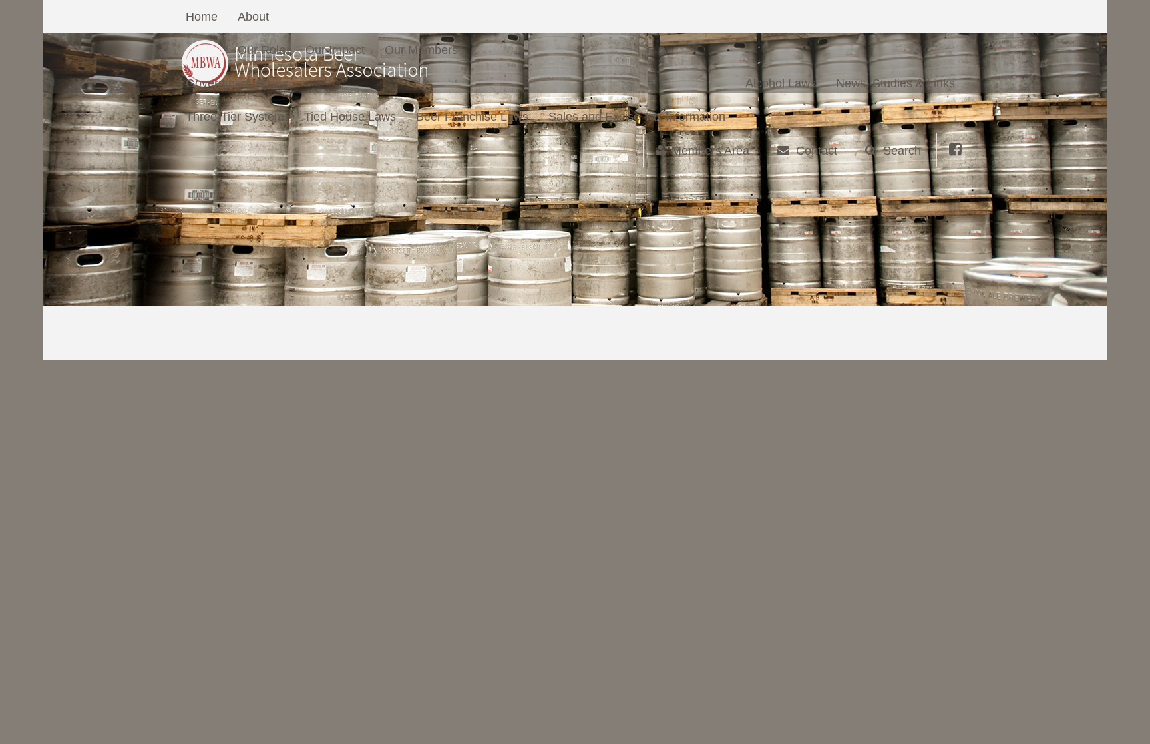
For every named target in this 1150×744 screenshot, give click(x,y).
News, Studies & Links (895, 83)
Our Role (262, 50)
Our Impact (335, 50)
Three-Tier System (235, 116)
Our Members (421, 50)
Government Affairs (237, 83)
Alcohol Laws (780, 83)
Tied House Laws (350, 116)
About (253, 16)
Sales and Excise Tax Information (636, 116)
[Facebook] (955, 150)
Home (202, 16)
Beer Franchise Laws (472, 116)
